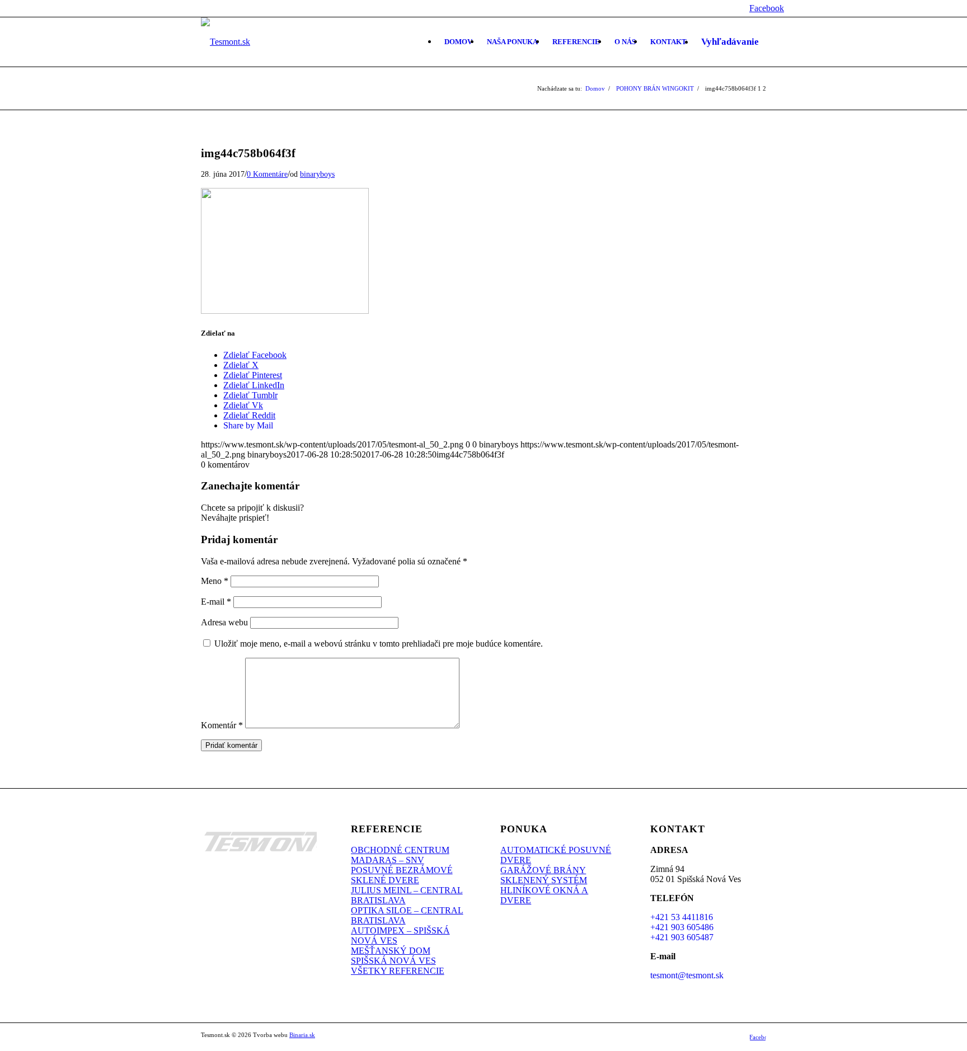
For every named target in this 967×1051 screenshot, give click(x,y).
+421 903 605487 (681, 937)
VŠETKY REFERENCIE (397, 970)
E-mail (216, 601)
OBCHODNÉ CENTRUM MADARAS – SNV (400, 855)
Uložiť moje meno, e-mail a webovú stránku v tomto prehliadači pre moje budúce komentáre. (378, 643)
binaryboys (317, 173)
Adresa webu (224, 622)
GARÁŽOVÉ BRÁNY (543, 870)
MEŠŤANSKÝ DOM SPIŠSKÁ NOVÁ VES (393, 955)
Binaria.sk (302, 1034)
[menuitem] (458, 42)
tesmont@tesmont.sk (687, 975)
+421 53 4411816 (681, 917)
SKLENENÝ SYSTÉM (543, 880)
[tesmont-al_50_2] (225, 42)
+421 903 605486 (681, 927)
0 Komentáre (267, 173)
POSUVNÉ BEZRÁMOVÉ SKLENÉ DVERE (402, 875)
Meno (214, 581)
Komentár (222, 725)
